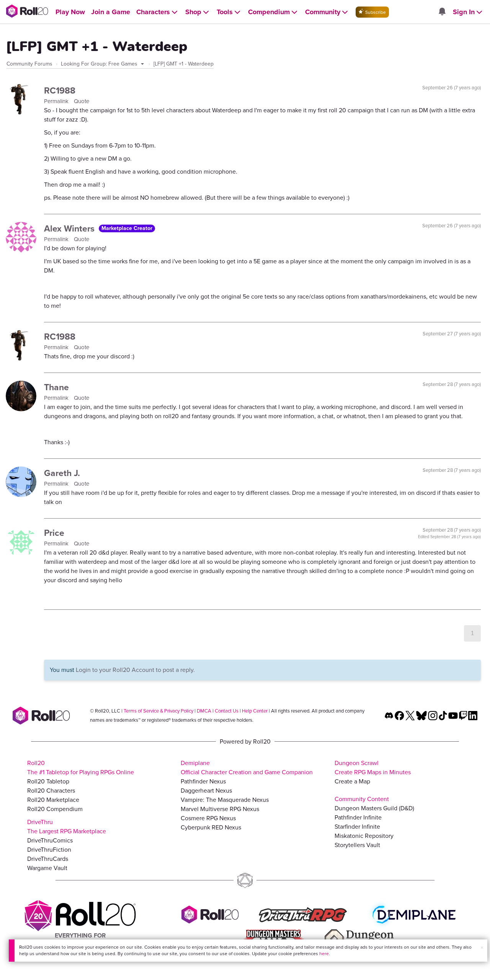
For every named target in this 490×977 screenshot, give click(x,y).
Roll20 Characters (51, 790)
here (324, 953)
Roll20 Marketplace (53, 799)
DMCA (204, 710)
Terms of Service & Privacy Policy (158, 710)
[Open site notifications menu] (442, 12)
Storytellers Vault (357, 845)
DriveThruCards (47, 858)
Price (54, 532)
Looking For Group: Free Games (100, 64)
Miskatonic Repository (364, 835)
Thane (56, 387)
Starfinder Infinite (357, 826)
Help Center (255, 710)
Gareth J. (62, 472)
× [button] (481, 947)
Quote (81, 101)
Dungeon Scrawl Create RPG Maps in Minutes (373, 768)
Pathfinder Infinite (358, 817)
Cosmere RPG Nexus (208, 818)
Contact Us (226, 710)
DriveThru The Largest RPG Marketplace (66, 827)
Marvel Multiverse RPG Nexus (220, 809)
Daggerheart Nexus (206, 790)
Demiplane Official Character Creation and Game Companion (247, 768)
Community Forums (29, 64)
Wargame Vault (47, 868)
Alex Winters (70, 228)
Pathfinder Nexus (203, 781)
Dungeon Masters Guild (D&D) (374, 808)
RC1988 (59, 90)
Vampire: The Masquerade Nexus (225, 799)
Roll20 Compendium (55, 809)
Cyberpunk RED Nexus (211, 827)
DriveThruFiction (49, 849)
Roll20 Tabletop (48, 781)
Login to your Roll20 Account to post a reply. (135, 669)
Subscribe (375, 12)
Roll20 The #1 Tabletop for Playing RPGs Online (80, 768)
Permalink (57, 101)
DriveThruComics (50, 840)
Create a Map (352, 781)
